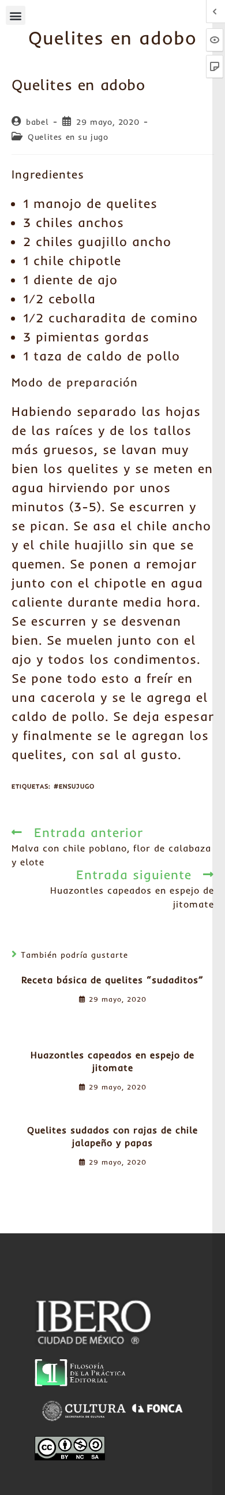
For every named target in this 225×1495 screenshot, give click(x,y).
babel (37, 122)
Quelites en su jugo (68, 137)
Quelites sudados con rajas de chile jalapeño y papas (112, 1136)
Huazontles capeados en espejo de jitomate (112, 1061)
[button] (15, 15)
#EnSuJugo (74, 786)
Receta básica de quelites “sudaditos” (112, 979)
